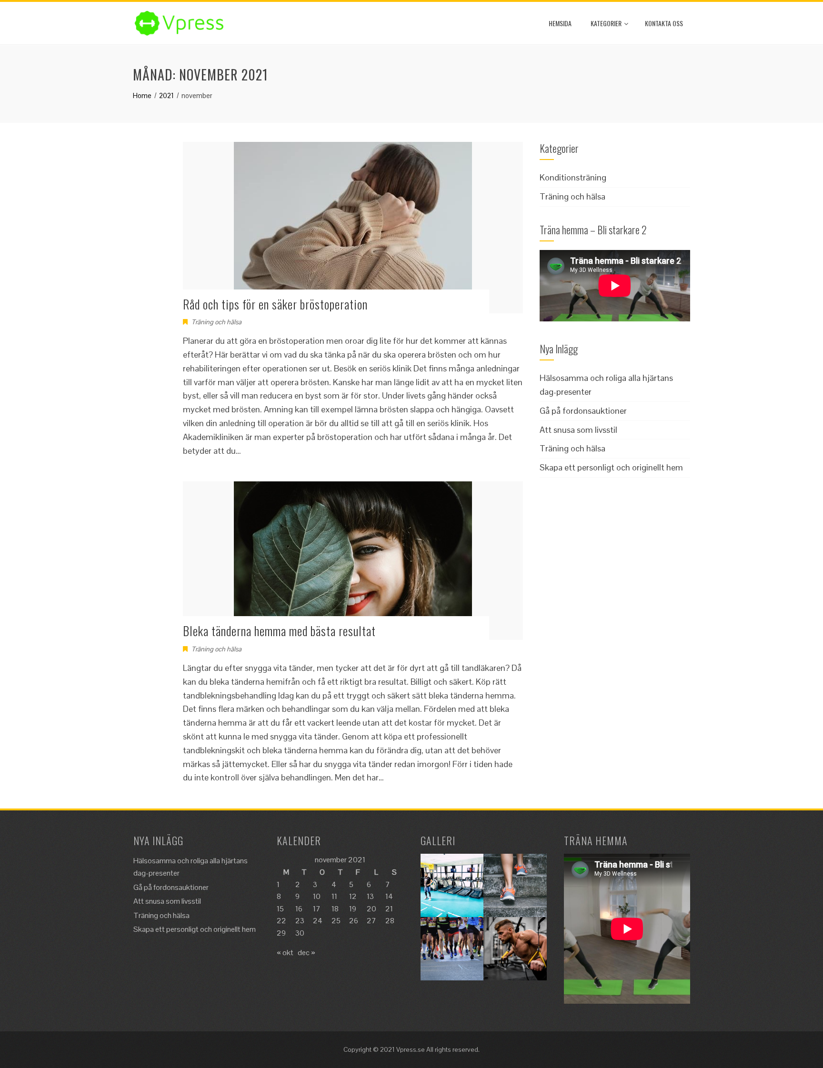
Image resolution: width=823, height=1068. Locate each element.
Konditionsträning (573, 177)
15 (280, 909)
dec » (306, 953)
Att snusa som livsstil (578, 429)
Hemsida (560, 23)
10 (317, 896)
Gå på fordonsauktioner (583, 410)
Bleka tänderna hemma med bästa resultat (279, 630)
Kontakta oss (664, 23)
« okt (285, 953)
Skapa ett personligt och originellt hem (611, 467)
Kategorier (606, 23)
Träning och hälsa (216, 322)
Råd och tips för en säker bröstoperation (275, 304)
